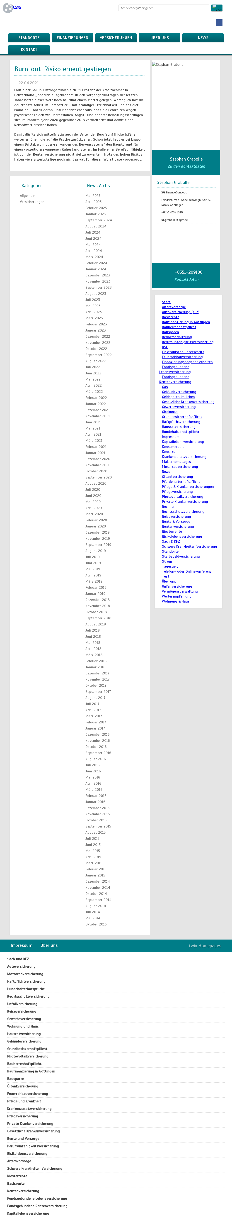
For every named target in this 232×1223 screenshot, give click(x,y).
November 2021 (97, 416)
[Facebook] (219, 22)
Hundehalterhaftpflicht (180, 432)
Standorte (29, 37)
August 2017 (95, 698)
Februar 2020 (96, 520)
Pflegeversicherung (177, 491)
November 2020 (97, 465)
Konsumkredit (173, 446)
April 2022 (93, 385)
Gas (165, 387)
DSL (165, 347)
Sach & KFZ (171, 541)
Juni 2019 (93, 563)
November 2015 (97, 814)
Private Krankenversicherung (185, 501)
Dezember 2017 (97, 673)
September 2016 (98, 753)
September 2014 (98, 900)
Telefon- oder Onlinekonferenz (187, 571)
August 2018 (95, 624)
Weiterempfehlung (176, 596)
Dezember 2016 (97, 734)
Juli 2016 (92, 765)
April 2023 (93, 312)
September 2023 (98, 287)
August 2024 (95, 226)
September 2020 (98, 477)
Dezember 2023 (97, 275)
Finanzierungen (72, 37)
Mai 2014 (92, 918)
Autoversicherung (21, 966)
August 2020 (95, 483)
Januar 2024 (95, 269)
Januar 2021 (95, 453)
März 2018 (93, 655)
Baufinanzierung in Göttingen (186, 322)
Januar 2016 (95, 802)
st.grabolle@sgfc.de (174, 220)
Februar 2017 (95, 722)
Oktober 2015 (95, 820)
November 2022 (97, 342)
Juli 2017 (92, 704)
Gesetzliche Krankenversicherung (188, 402)
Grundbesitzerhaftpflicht (182, 417)
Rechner (168, 506)
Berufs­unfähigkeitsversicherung (188, 342)
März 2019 (93, 581)
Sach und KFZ (18, 959)
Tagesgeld (170, 566)
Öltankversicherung (177, 476)
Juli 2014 (92, 912)
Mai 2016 (92, 777)
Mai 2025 (92, 195)
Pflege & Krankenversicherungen (188, 486)
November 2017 (97, 679)
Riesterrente (172, 531)
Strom (167, 561)
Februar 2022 (96, 397)
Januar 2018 (95, 667)
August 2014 (95, 906)
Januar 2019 (95, 593)
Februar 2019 (95, 587)
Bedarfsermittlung (177, 337)
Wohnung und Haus (23, 1026)
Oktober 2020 (96, 471)
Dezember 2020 (97, 459)
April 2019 (93, 575)
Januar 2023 (95, 330)
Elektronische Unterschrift (183, 352)
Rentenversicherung (178, 526)
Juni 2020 (93, 495)
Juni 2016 (93, 771)
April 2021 (93, 434)
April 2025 (93, 202)
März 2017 (93, 716)
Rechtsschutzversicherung (183, 511)
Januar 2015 (95, 875)
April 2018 (93, 649)
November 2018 (97, 606)
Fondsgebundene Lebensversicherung (37, 1198)
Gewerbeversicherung (179, 407)
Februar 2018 (95, 661)
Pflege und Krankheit (24, 1101)
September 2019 (98, 544)
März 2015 (93, 863)
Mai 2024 (93, 244)
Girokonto (170, 412)
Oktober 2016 (96, 747)
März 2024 (94, 257)
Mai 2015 (92, 851)
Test (165, 576)
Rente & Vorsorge (176, 521)
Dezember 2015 (97, 808)
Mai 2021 (92, 428)
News (203, 37)
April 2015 (93, 857)
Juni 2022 (93, 373)
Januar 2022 (95, 404)
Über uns (159, 37)
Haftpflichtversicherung (181, 422)
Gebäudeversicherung (179, 392)
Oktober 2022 (96, 349)
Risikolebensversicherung (182, 536)
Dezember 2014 (97, 881)
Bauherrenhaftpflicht (179, 327)
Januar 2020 (95, 526)
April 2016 (93, 783)
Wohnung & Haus (176, 601)
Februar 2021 (95, 446)
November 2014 (97, 887)
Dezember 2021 (97, 410)
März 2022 (94, 391)
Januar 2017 (95, 728)
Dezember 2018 (97, 600)
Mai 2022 (93, 379)
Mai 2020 (93, 502)
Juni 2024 (93, 238)
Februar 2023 (96, 324)
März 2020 (94, 514)
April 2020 (93, 508)
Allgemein (27, 195)
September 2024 (98, 220)
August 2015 (95, 832)
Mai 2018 (92, 642)
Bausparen (170, 332)
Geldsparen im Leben (178, 397)
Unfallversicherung (177, 586)
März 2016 (93, 789)
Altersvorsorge (174, 307)
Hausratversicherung (179, 427)
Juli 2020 (92, 489)
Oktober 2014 (96, 893)
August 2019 (95, 551)
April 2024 (93, 251)
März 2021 (93, 440)
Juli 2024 (92, 232)
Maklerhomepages (176, 461)
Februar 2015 (95, 869)
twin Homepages (205, 946)
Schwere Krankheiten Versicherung (189, 546)
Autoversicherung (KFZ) (180, 312)
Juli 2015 (92, 838)
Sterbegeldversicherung (181, 556)
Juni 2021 (93, 422)
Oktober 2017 (95, 685)
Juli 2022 (92, 367)
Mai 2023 (93, 306)
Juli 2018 (92, 630)
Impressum (170, 437)
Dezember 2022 (97, 336)
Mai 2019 (92, 569)
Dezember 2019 (97, 532)
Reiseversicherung (176, 516)
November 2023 (97, 281)
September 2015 (98, 826)
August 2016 (95, 759)
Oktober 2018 (96, 612)
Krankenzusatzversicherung (184, 456)
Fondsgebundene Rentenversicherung (37, 1206)
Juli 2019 (92, 557)
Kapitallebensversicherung (183, 441)
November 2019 (97, 538)
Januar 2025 (95, 214)
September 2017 (98, 691)
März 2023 (94, 318)
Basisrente (170, 317)
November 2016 (97, 740)
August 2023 (95, 293)
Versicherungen (116, 37)
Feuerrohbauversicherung (182, 357)
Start (166, 302)
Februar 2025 (96, 208)
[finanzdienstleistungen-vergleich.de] (15, 7)
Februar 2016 (95, 795)
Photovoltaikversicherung (182, 496)
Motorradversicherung (180, 466)
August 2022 (95, 361)
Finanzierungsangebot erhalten (187, 362)
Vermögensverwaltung (180, 591)
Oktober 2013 (96, 924)
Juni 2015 (93, 844)
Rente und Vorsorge (23, 1138)
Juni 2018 (93, 636)
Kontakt (29, 49)
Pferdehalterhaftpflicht (181, 481)
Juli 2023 (92, 300)
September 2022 (98, 355)
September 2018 (98, 618)
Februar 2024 (96, 263)
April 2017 (93, 710)
